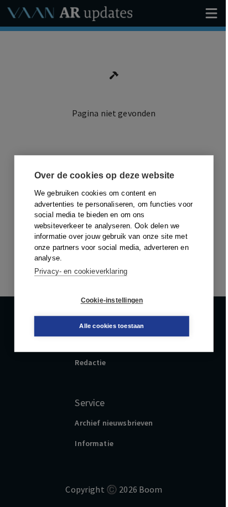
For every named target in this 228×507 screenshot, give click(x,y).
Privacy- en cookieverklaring (80, 271)
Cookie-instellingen (112, 300)
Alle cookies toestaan (111, 325)
